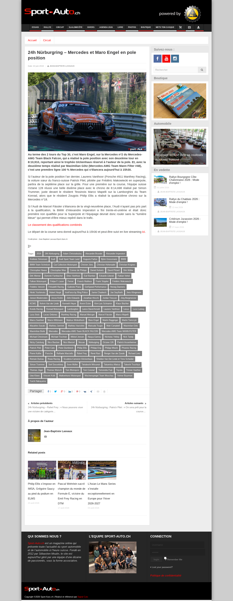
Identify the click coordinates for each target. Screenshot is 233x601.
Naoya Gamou (94, 337)
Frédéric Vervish (37, 287)
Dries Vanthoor (73, 276)
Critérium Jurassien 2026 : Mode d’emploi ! (185, 220)
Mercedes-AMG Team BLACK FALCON (80, 331)
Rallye (47, 27)
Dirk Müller (128, 270)
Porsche (49, 353)
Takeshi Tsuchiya (132, 364)
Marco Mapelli (122, 314)
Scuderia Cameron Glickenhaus (78, 359)
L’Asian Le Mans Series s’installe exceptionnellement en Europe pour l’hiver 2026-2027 (102, 493)
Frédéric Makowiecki (121, 281)
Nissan (81, 342)
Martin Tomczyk (129, 320)
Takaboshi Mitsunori (91, 364)
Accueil (32, 40)
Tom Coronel (89, 370)
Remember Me (174, 559)
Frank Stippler (102, 281)
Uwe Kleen (35, 375)
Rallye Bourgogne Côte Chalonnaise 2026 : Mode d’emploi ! (184, 179)
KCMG (33, 303)
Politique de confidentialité (165, 575)
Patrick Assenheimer (126, 342)
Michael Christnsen (38, 337)
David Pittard (114, 270)
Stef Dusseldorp (55, 364)
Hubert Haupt (55, 292)
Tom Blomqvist (72, 370)
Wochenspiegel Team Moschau (99, 375)
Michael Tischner (59, 337)
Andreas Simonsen (38, 259)
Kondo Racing (36, 309)
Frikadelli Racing (56, 287)
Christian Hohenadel (106, 265)
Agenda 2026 (106, 27)
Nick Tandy (128, 337)
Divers (90, 27)
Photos (132, 27)
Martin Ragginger (110, 320)
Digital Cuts (83, 597)
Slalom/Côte (75, 27)
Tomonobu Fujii (105, 370)
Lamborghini (72, 309)
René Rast (95, 353)
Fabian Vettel (124, 276)
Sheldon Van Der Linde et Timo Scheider (115, 359)
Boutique (146, 27)
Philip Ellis (82, 348)
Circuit (60, 27)
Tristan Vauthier (133, 370)
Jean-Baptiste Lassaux (62, 66)
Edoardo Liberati (106, 276)
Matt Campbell (113, 326)
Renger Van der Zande (114, 353)
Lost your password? (162, 567)
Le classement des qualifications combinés (55, 224)
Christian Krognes (127, 265)
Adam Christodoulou (72, 253)
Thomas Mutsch (54, 370)
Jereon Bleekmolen (38, 298)
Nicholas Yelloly (112, 337)
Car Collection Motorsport (65, 265)
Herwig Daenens (117, 287)
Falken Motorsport (38, 281)
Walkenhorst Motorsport (70, 375)
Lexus (126, 309)
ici (143, 231)
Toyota (119, 370)
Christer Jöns (87, 265)
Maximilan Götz (131, 326)
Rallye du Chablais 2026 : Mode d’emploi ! (184, 201)
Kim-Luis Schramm (103, 303)
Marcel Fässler (105, 314)
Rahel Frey (82, 353)
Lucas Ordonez (50, 314)
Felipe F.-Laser (57, 281)
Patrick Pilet (35, 348)
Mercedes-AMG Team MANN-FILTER (119, 331)
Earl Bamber (89, 276)
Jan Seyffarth (116, 292)
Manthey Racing (68, 314)
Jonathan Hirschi (91, 298)
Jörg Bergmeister (128, 298)
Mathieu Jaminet (56, 326)
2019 (39, 253)
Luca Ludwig (138, 309)
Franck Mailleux (84, 281)
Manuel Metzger (87, 314)
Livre (120, 27)
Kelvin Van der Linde (49, 303)
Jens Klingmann (133, 292)
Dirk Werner (35, 276)
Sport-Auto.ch (36, 543)
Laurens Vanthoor (112, 309)
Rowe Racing (54, 359)
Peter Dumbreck (65, 348)
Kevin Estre (85, 303)
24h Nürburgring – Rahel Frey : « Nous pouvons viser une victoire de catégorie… (55, 407)
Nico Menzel (69, 342)
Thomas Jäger (36, 370)
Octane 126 (108, 342)
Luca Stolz (35, 314)
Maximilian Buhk (37, 331)
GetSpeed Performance (95, 287)
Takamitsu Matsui (112, 364)
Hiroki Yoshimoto (37, 292)
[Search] (202, 70)
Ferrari (71, 281)
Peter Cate (50, 348)
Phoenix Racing (129, 348)
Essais (35, 27)
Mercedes (53, 331)
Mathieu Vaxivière (76, 326)
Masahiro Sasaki (37, 326)
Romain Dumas (37, 359)
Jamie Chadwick (99, 292)
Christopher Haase (38, 270)
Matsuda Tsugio (95, 326)
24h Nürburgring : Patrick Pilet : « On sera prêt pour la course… (118, 407)
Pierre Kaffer (35, 353)
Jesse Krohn (57, 298)
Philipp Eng (96, 348)
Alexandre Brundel (93, 253)
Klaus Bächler (122, 303)
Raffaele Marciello (65, 353)
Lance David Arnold (91, 309)
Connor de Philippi (78, 270)
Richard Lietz (134, 353)
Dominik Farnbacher (53, 276)
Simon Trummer (37, 364)
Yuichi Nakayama (38, 381)
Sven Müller (72, 364)
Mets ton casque (165, 27)
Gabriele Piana (74, 287)
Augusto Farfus (90, 259)
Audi (53, 259)
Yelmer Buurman (124, 375)
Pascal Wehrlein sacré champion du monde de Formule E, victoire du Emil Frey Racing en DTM (71, 493)
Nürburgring (94, 342)
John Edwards (73, 298)
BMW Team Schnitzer (40, 265)
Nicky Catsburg (37, 342)
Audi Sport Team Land (69, 259)
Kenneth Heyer (69, 303)
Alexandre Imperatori (115, 253)
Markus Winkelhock (75, 320)
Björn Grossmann (109, 259)
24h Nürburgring (52, 253)
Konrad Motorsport (54, 309)
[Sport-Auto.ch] (52, 12)
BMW (123, 259)
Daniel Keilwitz (97, 270)
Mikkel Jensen (77, 337)
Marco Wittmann (55, 320)
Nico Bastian (53, 342)
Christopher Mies (58, 270)
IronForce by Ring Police (76, 292)
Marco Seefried (37, 320)
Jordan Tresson (110, 298)
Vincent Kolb (49, 375)
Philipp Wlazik (111, 348)
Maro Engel (93, 320)
